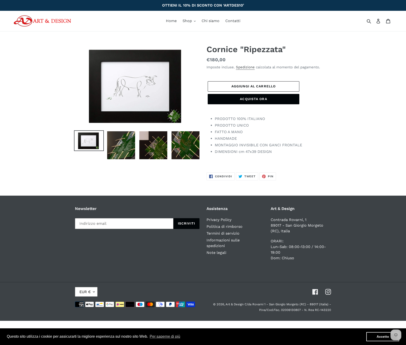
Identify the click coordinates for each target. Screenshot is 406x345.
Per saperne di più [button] (165, 336)
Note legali (216, 252)
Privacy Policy (219, 219)
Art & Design (235, 304)
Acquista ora (253, 99)
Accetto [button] (383, 336)
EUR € (85, 292)
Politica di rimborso (224, 226)
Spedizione (245, 67)
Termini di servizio (223, 233)
